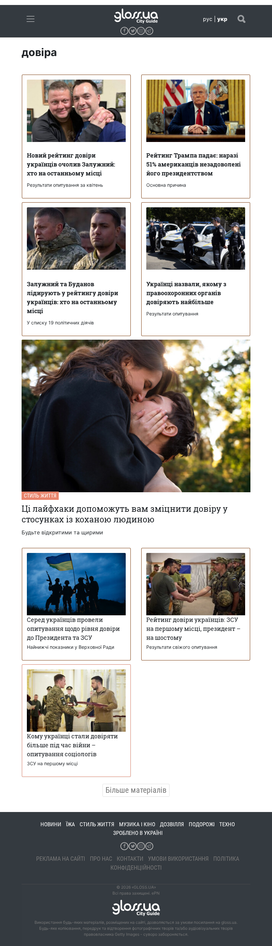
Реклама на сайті (60, 858)
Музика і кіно (137, 824)
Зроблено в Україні (138, 833)
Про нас (101, 858)
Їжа (70, 824)
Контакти (130, 858)
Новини (50, 824)
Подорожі (202, 824)
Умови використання (178, 858)
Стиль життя (40, 496)
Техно (227, 824)
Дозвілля (172, 824)
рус (207, 19)
